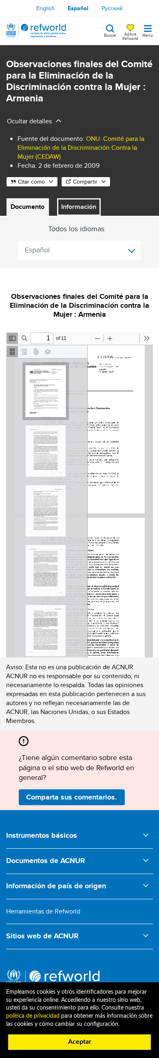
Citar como (31, 181)
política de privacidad (33, 1016)
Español (78, 8)
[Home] (36, 30)
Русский (112, 8)
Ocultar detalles (29, 121)
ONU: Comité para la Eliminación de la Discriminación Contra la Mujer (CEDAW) (81, 147)
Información (78, 206)
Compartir (85, 181)
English (45, 8)
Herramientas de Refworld (43, 911)
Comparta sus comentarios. (71, 797)
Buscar (110, 34)
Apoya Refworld (130, 36)
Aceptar (79, 1041)
